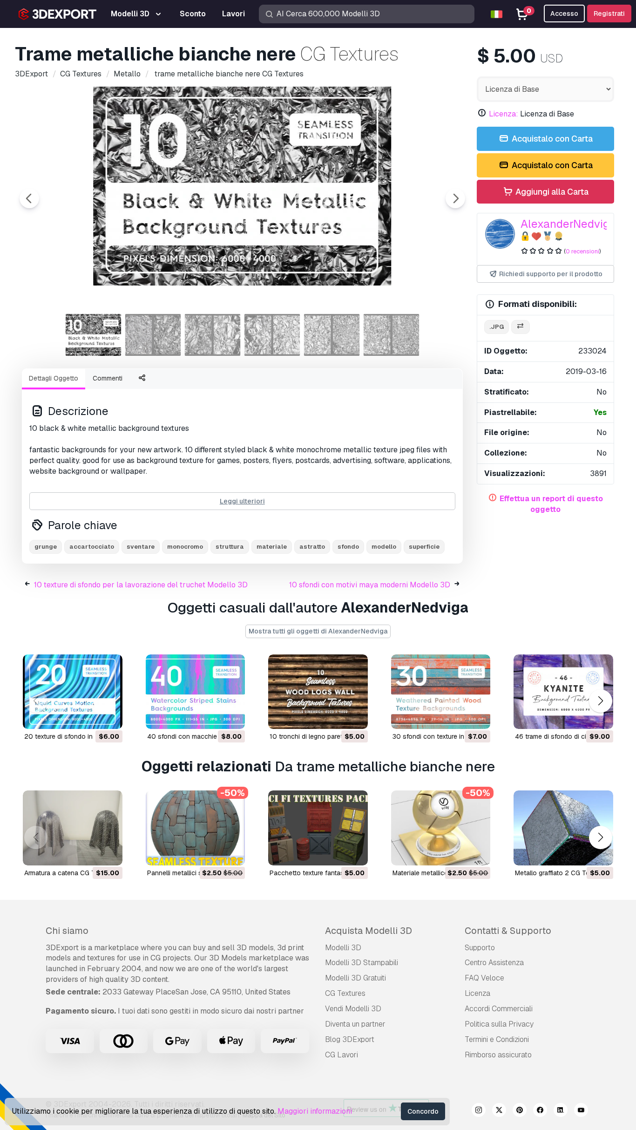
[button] (600, 701)
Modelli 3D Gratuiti (355, 978)
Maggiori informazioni (314, 1111)
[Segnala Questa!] (109, 716)
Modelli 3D (343, 948)
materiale (272, 547)
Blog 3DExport (349, 1039)
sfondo (348, 547)
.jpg (496, 327)
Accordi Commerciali (499, 1009)
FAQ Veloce (484, 978)
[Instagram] (478, 1111)
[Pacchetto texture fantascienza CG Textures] (318, 827)
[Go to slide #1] (94, 335)
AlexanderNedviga (568, 224)
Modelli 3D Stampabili (361, 962)
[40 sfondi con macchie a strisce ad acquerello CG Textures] (195, 691)
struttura (230, 547)
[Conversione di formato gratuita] (520, 327)
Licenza (477, 993)
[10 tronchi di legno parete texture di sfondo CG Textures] (318, 691)
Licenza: (503, 114)
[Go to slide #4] (272, 335)
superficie (424, 547)
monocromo (185, 547)
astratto (312, 547)
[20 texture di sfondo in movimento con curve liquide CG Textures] (72, 691)
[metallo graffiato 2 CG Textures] (563, 827)
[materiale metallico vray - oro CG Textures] (441, 827)
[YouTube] (581, 1111)
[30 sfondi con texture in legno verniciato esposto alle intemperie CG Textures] (441, 691)
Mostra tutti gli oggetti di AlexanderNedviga (318, 631)
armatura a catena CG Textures (70, 873)
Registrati (609, 13)
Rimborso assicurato (498, 1055)
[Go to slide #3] (213, 335)
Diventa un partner (355, 1024)
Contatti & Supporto (508, 931)
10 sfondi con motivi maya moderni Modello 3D (369, 585)
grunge (45, 547)
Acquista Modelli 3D (368, 931)
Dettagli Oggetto (53, 378)
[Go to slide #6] (391, 335)
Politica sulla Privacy (499, 1024)
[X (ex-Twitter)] (499, 1111)
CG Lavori (341, 1055)
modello (384, 547)
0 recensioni (582, 251)
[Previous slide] (29, 198)
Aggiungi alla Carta (551, 191)
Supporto (480, 948)
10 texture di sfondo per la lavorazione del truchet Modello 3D (141, 585)
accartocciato (91, 547)
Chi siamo (67, 931)
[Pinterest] (519, 1111)
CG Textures (345, 993)
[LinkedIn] (560, 1111)
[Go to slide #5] (332, 335)
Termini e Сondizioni (497, 1039)
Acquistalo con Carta (551, 138)
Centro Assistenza (494, 962)
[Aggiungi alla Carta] (89, 716)
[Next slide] (455, 198)
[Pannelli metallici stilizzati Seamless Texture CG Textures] (195, 827)
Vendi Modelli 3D (353, 1009)
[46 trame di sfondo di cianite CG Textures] (563, 691)
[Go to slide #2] (153, 335)
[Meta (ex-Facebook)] (540, 1111)
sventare (141, 547)
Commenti (107, 378)
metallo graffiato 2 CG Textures (561, 873)
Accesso (564, 13)
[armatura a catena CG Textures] (72, 827)
